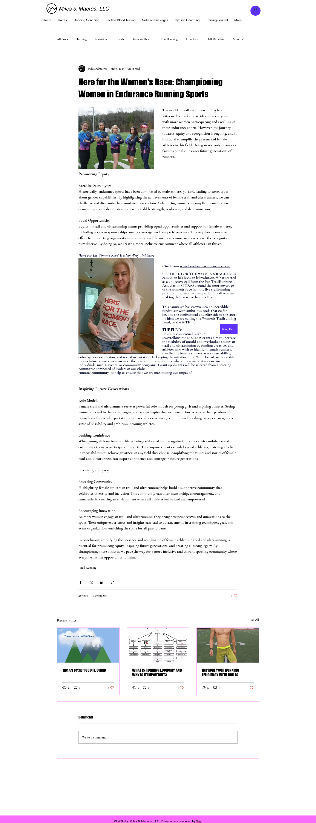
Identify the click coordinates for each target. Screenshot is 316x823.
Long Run (192, 39)
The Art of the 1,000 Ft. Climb (84, 670)
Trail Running (169, 39)
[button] (62, 20)
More (236, 39)
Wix (199, 821)
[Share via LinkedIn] (102, 582)
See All (254, 619)
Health (119, 39)
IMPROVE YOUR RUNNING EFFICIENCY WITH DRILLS (220, 672)
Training (82, 39)
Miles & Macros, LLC (84, 9)
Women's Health (142, 39)
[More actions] (235, 68)
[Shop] (255, 11)
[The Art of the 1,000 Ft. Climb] (88, 645)
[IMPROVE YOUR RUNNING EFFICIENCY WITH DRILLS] (228, 645)
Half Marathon (215, 39)
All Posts (62, 39)
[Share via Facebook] (80, 582)
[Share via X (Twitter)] (91, 582)
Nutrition (101, 39)
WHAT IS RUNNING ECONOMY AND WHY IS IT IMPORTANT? (157, 672)
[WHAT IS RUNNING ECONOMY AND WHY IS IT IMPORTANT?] (158, 645)
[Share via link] (112, 582)
